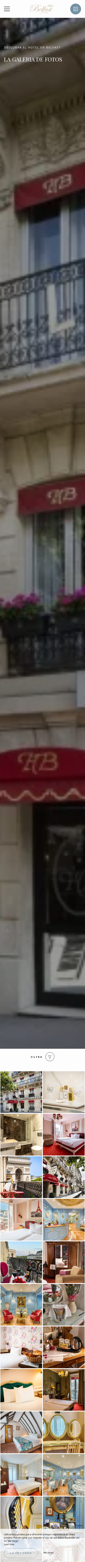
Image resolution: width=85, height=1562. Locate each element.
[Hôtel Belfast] (42, 9)
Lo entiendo (21, 1553)
